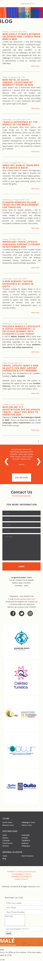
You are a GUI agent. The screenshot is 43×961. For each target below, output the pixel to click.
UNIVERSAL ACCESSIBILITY (21, 876)
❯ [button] (37, 462)
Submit (21, 566)
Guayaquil (25, 835)
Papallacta (26, 840)
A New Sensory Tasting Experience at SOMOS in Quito (17, 284)
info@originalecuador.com (27, 3)
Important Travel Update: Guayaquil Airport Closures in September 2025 (21, 244)
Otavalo (25, 838)
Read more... (36, 66)
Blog (4, 858)
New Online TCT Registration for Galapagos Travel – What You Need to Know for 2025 (21, 411)
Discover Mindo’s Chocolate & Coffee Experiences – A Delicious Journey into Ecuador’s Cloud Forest (21, 330)
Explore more (21, 477)
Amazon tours (8, 825)
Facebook (13, 613)
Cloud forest (7, 843)
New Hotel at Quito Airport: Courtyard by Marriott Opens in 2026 (17, 82)
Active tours (7, 822)
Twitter (21, 613)
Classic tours (27, 825)
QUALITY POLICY (21, 879)
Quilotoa (25, 843)
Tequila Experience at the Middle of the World (20, 123)
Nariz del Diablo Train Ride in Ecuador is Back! (20, 166)
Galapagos (26, 846)
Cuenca (5, 838)
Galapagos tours (28, 822)
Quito (4, 835)
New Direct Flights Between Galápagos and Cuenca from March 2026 (21, 36)
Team (4, 856)
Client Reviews (28, 856)
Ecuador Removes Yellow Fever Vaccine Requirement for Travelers (20, 205)
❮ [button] (5, 462)
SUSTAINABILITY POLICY (21, 874)
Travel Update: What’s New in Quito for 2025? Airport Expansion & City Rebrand (20, 368)
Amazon (5, 846)
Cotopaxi (6, 840)
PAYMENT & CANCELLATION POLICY (21, 871)
